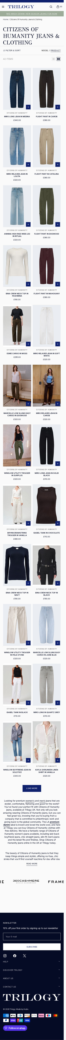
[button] (51, 7)
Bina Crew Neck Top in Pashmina (17, 295)
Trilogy (12, 1009)
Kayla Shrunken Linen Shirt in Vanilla (46, 771)
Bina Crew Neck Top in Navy (17, 594)
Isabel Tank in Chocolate (46, 533)
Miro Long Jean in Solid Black (47, 474)
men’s (42, 800)
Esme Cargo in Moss (17, 353)
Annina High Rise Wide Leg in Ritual (17, 235)
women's (29, 800)
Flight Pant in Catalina (47, 174)
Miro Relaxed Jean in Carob (46, 414)
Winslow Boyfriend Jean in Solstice (17, 771)
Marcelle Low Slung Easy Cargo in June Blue (46, 653)
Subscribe (32, 947)
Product (56, 50)
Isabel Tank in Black (17, 712)
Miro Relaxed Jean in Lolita (17, 175)
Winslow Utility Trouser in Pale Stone (17, 653)
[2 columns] (58, 59)
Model (45, 50)
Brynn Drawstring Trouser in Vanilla (17, 534)
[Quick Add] (28, 107)
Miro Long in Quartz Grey (46, 712)
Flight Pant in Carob (46, 116)
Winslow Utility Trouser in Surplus (17, 474)
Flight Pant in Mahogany (47, 294)
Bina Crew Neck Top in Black (46, 594)
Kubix (26, 1009)
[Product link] (17, 96)
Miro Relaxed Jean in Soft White (46, 354)
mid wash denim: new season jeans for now (31, 14)
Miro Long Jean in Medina (17, 116)
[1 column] (53, 59)
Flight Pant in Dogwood (46, 234)
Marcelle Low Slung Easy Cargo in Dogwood (17, 414)
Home (5, 19)
